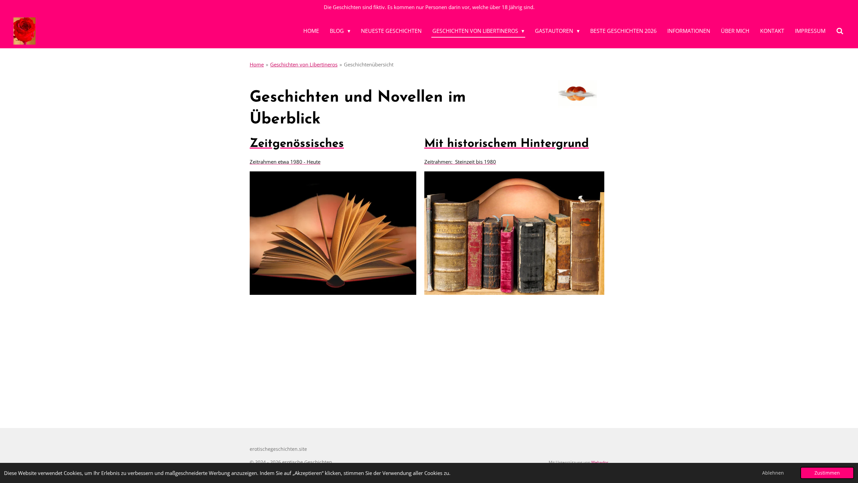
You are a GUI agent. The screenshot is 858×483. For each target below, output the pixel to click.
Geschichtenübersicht (368, 64)
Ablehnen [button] (773, 473)
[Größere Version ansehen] (577, 93)
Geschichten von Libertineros (304, 64)
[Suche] (840, 30)
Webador (599, 462)
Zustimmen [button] (827, 473)
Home (257, 64)
